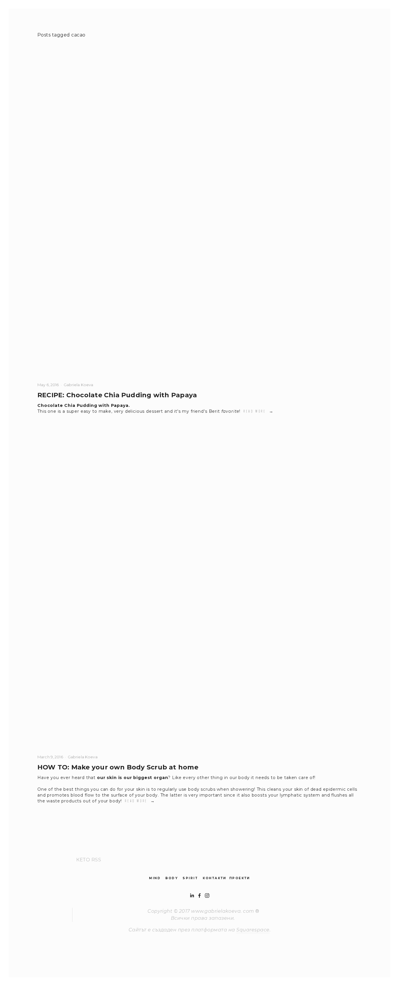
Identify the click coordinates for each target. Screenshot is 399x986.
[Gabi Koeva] (199, 895)
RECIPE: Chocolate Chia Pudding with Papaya (117, 395)
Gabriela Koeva (78, 384)
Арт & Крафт (108, 27)
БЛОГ (75, 27)
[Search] (76, 15)
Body (171, 878)
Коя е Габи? (348, 27)
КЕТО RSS (88, 860)
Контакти (214, 878)
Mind (155, 878)
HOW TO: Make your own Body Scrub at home (117, 767)
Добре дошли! (305, 27)
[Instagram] (207, 895)
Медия (142, 27)
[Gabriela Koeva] (192, 895)
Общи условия (181, 27)
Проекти (239, 878)
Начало (46, 27)
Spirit (190, 878)
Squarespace (252, 930)
